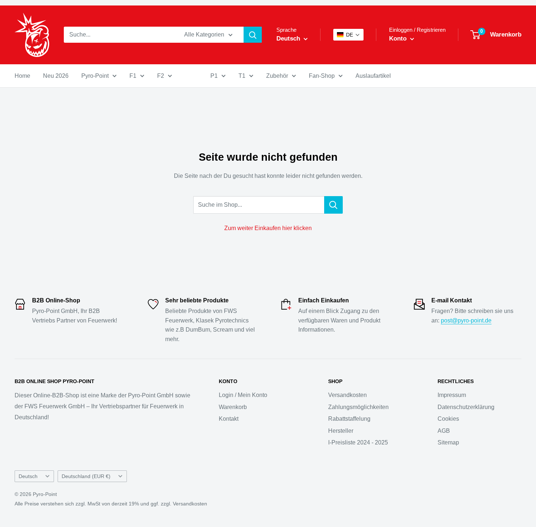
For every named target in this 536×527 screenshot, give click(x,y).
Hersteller (340, 431)
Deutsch (28, 476)
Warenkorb (233, 407)
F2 (160, 76)
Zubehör (277, 76)
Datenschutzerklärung (466, 407)
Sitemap (448, 442)
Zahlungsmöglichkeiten (358, 407)
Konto (398, 38)
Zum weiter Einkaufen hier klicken (268, 228)
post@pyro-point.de (466, 320)
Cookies (448, 419)
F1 (132, 76)
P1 (214, 76)
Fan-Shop (322, 76)
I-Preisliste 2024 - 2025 (358, 442)
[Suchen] (253, 35)
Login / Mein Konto (243, 395)
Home (22, 76)
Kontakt (228, 419)
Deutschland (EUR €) (86, 476)
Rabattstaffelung (349, 419)
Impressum (452, 395)
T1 (241, 76)
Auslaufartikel (373, 76)
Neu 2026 (56, 76)
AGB (444, 431)
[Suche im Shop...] (333, 205)
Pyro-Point (95, 76)
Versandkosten (347, 395)
